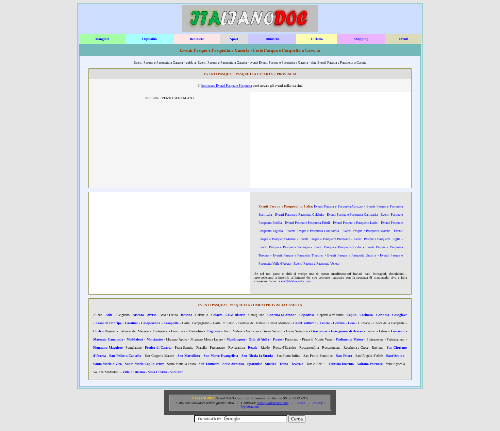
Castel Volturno (304, 323)
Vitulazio (176, 372)
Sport (234, 39)
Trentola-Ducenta (341, 364)
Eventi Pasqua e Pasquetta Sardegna (284, 247)
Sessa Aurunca (233, 364)
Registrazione (249, 407)
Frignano (213, 331)
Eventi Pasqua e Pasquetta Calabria (299, 214)
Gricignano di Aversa (347, 331)
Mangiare (102, 39)
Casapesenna (150, 323)
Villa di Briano (133, 372)
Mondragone (236, 339)
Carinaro (366, 315)
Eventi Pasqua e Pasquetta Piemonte (324, 239)
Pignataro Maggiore (107, 347)
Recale (252, 347)
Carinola (382, 315)
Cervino (339, 323)
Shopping (361, 39)
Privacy (317, 403)
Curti (97, 331)
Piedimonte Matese (349, 339)
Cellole (325, 323)
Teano (283, 364)
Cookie (300, 403)
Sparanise (254, 364)
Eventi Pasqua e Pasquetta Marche (366, 231)
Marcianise (155, 339)
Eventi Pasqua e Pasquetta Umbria (351, 255)
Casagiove (399, 315)
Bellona (186, 315)
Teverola (297, 364)
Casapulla (171, 323)
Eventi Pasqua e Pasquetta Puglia (377, 239)
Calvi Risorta (235, 315)
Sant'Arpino (395, 356)
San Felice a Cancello (125, 356)
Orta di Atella (259, 339)
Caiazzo (216, 315)
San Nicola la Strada (257, 356)
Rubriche (272, 39)
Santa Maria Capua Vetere (144, 364)
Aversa (151, 315)
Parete (277, 339)
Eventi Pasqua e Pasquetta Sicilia (337, 247)
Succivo (270, 364)
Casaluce (131, 323)
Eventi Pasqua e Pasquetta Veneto (316, 263)
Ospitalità (149, 39)
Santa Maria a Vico (107, 364)
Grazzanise (319, 331)
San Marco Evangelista (221, 356)
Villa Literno (157, 372)
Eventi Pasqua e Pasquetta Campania (352, 214)
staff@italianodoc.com (296, 281)
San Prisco (344, 356)
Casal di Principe (108, 323)
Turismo (317, 39)
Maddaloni (135, 339)
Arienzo (138, 315)
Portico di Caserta (158, 347)
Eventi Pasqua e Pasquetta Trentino (298, 255)
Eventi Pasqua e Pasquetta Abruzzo (338, 206)
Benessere (197, 39)
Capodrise (306, 315)
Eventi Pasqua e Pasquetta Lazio (355, 223)
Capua (351, 315)
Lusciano (397, 331)
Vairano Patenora (370, 364)
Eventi (403, 39)
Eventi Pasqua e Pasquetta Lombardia (312, 231)
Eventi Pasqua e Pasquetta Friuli (307, 223)
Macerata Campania (108, 339)
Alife (108, 315)
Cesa (351, 323)
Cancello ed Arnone (281, 315)
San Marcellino (189, 356)
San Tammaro (209, 364)
